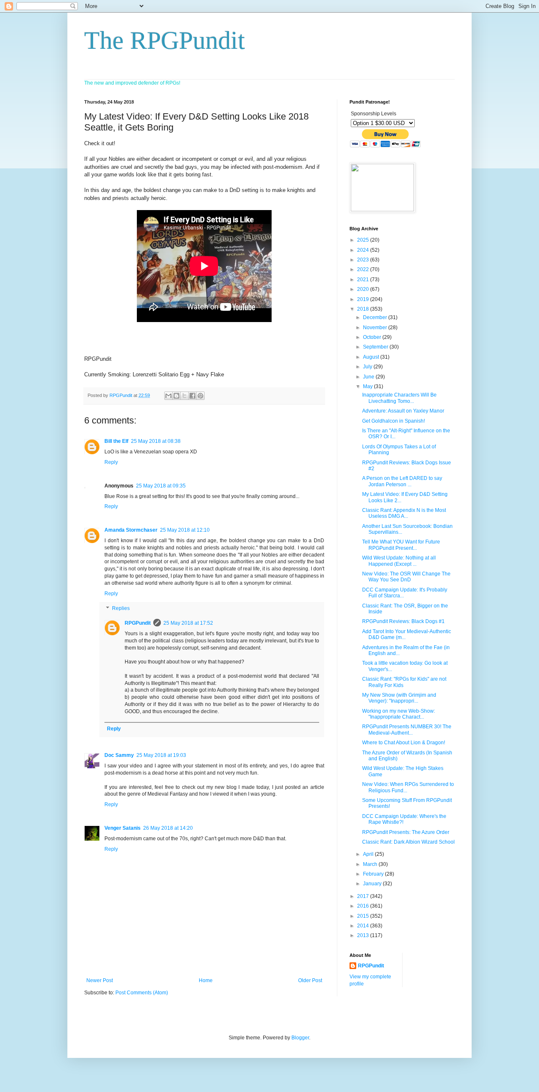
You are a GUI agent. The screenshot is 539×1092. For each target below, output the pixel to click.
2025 (363, 240)
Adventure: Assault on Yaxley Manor (403, 411)
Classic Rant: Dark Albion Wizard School (408, 842)
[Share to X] (184, 396)
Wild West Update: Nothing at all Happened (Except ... (399, 561)
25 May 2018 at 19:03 (161, 755)
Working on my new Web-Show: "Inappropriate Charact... (398, 714)
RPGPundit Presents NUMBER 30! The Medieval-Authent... (406, 729)
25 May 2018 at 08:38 (156, 441)
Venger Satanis (122, 828)
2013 (363, 935)
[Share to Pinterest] (200, 396)
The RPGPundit (164, 40)
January (373, 884)
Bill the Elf (116, 441)
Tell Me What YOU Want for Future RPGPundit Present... (401, 545)
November (375, 327)
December (375, 317)
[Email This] (168, 396)
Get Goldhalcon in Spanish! (393, 421)
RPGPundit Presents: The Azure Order (405, 832)
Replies (121, 609)
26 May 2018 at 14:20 (168, 828)
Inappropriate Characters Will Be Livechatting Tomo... (399, 398)
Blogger (300, 1038)
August (371, 357)
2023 (363, 260)
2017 (363, 896)
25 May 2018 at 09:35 (161, 486)
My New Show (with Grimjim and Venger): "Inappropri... (399, 698)
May (368, 386)
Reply (111, 462)
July (368, 367)
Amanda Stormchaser (130, 530)
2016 (363, 906)
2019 (363, 299)
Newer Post (99, 980)
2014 (363, 926)
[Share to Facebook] (192, 396)
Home (206, 980)
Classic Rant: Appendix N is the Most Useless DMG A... (404, 513)
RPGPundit (138, 623)
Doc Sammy (119, 755)
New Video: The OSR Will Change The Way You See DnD (406, 577)
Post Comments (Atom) (141, 993)
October (372, 337)
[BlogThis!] (176, 396)
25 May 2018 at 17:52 (188, 623)
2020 (363, 289)
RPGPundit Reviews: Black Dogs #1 (403, 621)
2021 (363, 279)
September (376, 347)
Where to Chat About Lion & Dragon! (403, 743)
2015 (363, 916)
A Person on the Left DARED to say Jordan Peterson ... (402, 481)
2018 (363, 309)
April (369, 854)
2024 (363, 250)
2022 (363, 269)
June (369, 377)
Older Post (310, 980)
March (371, 864)
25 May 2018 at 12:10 (185, 530)
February (374, 874)
